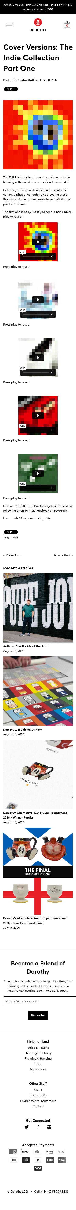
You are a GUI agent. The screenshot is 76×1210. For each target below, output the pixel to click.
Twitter (29, 510)
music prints (42, 518)
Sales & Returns (38, 1047)
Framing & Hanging (38, 1058)
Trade (38, 1064)
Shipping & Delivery (38, 1053)
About (38, 1090)
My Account (38, 1069)
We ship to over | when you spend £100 (38, 7)
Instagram (60, 510)
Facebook (42, 510)
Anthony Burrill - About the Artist (26, 646)
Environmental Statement (38, 1100)
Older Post (13, 555)
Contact (38, 1106)
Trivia (15, 537)
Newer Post (62, 555)
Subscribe (38, 1015)
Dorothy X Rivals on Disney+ (22, 729)
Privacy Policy (38, 1095)
